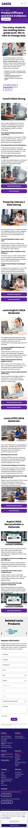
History (2, 774)
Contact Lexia (4, 785)
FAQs (2, 783)
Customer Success (19, 774)
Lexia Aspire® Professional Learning (6, 743)
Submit (14, 719)
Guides (16, 760)
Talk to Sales (8, 89)
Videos (16, 765)
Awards (16, 777)
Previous (2, 633)
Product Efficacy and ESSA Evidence (7, 755)
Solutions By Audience (20, 738)
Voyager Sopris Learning (6, 747)
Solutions (18, 733)
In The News (3, 775)
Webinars (17, 757)
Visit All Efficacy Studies (10, 85)
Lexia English (4, 739)
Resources (18, 751)
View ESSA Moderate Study (14, 402)
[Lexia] (6, 3)
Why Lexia (18, 769)
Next (26, 633)
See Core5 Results (14, 191)
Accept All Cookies (14, 825)
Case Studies (18, 775)
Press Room (3, 777)
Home (2, 10)
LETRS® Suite (3, 741)
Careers (3, 772)
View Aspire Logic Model (14, 610)
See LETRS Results (14, 510)
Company (4, 769)
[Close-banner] (25, 812)
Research (3, 751)
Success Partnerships (6, 745)
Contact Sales (6, 19)
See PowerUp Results (14, 299)
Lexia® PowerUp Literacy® (6, 738)
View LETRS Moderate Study (14, 505)
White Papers (18, 755)
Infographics (18, 759)
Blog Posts (17, 764)
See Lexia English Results (14, 407)
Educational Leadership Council (6, 781)
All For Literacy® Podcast (20, 762)
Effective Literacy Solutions (7, 756)
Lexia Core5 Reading (6, 736)
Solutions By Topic (19, 736)
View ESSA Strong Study (14, 186)
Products (3, 733)
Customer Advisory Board (6, 779)
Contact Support (7, 802)
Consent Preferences (14, 821)
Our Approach (18, 772)
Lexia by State (5, 760)
